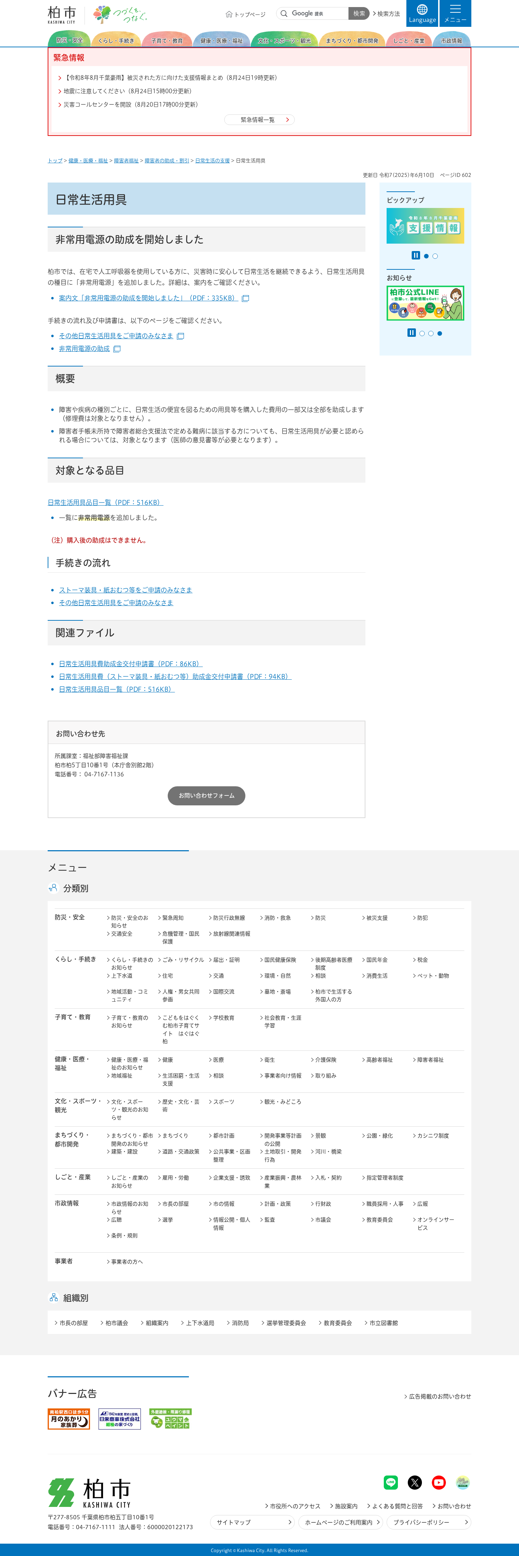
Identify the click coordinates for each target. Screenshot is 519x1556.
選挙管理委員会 (286, 1323)
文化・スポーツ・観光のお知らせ (129, 1109)
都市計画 (223, 1135)
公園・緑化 (379, 1135)
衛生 (269, 1059)
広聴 (116, 1219)
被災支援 (377, 917)
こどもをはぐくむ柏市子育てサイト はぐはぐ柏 (180, 1029)
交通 (218, 975)
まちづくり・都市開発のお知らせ (132, 1139)
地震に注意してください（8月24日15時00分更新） (129, 91)
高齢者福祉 (379, 1059)
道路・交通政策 (180, 1151)
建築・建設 (124, 1151)
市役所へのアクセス (295, 1506)
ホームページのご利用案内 (338, 1522)
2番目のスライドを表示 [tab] (435, 256)
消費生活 (377, 975)
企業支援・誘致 (231, 1177)
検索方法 (388, 14)
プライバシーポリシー (421, 1522)
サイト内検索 (284, 13)
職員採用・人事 (385, 1203)
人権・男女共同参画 (180, 995)
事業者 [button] (64, 1261)
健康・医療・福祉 (88, 160)
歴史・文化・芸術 (180, 1106)
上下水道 (121, 975)
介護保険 (325, 1059)
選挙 (167, 1219)
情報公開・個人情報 (231, 1223)
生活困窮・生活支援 (180, 1079)
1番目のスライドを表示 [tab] (426, 256)
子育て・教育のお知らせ (129, 1022)
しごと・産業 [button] (73, 1177)
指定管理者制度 (385, 1177)
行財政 (323, 1203)
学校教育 (223, 1017)
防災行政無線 (229, 917)
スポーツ (223, 1101)
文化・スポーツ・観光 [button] (79, 1105)
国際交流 (223, 991)
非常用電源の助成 (89, 348)
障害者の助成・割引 (167, 160)
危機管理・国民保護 (180, 937)
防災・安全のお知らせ (129, 922)
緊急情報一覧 (258, 120)
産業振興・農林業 (283, 1181)
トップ (55, 160)
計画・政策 (277, 1203)
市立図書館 (384, 1323)
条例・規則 (124, 1235)
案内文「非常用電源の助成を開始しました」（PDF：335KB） (154, 298)
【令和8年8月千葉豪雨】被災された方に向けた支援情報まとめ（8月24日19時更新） (172, 78)
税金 (422, 959)
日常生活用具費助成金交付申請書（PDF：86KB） (131, 664)
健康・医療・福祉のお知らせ (129, 1064)
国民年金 (377, 959)
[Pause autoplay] (415, 255)
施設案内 (346, 1506)
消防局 (240, 1323)
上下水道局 (200, 1323)
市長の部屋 (175, 1203)
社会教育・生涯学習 (283, 1022)
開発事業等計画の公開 (283, 1139)
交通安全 (121, 933)
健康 (167, 1059)
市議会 (323, 1219)
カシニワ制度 (433, 1135)
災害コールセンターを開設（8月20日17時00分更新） (132, 104)
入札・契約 (328, 1177)
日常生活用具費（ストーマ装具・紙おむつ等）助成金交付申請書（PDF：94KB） (175, 676)
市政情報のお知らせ (129, 1208)
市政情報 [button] (67, 1203)
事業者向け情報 (283, 1075)
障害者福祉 (126, 160)
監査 (269, 1219)
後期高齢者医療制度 (333, 964)
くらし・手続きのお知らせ (132, 964)
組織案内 (157, 1323)
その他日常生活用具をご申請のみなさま (121, 336)
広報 (422, 1203)
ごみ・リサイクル (183, 959)
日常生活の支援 (212, 160)
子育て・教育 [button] (73, 1017)
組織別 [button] (76, 1298)
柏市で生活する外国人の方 (333, 995)
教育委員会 (379, 1219)
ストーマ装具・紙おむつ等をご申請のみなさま (125, 590)
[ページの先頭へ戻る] (455, 1457)
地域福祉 (121, 1075)
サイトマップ (234, 1522)
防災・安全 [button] (70, 917)
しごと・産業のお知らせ (129, 1181)
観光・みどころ (283, 1101)
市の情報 (223, 1203)
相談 (320, 975)
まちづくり (175, 1135)
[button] (455, 13)
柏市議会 (117, 1323)
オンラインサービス (435, 1223)
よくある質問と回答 (397, 1506)
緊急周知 (173, 917)
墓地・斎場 (277, 991)
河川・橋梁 (328, 1151)
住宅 (167, 975)
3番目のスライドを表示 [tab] (439, 333)
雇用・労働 (175, 1177)
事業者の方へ (127, 1261)
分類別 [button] (76, 888)
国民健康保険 (280, 959)
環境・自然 (277, 975)
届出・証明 (226, 959)
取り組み (325, 1075)
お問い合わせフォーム (207, 795)
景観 (320, 1135)
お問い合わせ (454, 1506)
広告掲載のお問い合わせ (440, 1396)
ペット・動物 (433, 975)
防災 (320, 917)
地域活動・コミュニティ (129, 995)
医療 (218, 1059)
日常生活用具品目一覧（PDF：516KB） (105, 502)
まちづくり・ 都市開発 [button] (72, 1139)
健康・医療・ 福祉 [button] (73, 1063)
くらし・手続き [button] (75, 959)
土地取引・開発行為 (283, 1155)
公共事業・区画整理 (231, 1155)
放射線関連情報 (231, 933)
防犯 (422, 917)
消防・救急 (277, 917)
